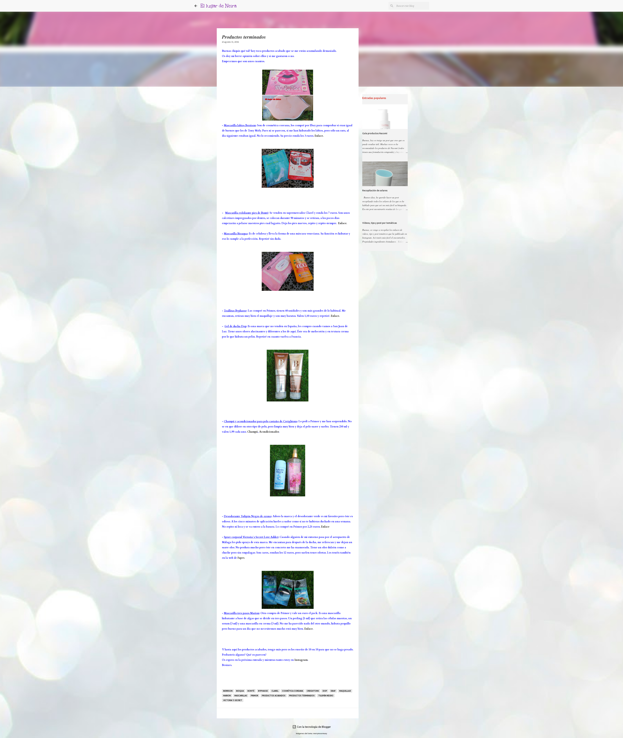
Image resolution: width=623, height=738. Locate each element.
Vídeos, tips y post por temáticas (379, 223)
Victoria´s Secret (232, 700)
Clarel (275, 691)
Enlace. (319, 136)
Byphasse (263, 691)
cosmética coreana (292, 691)
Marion (227, 696)
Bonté (251, 691)
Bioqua (240, 691)
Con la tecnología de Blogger (313, 726)
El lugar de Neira (218, 6)
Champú (252, 432)
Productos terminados (302, 696)
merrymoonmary (320, 733)
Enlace (325, 527)
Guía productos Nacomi (374, 133)
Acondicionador (269, 432)
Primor (254, 696)
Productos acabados (273, 696)
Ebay (333, 691)
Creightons (313, 691)
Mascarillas (240, 696)
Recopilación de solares (374, 190)
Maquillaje (345, 691)
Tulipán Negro (325, 696)
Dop (325, 691)
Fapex (241, 558)
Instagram (301, 660)
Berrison (227, 691)
